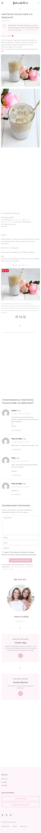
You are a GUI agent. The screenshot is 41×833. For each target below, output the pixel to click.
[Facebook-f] (2, 815)
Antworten (16, 430)
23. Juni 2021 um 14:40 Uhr (20, 487)
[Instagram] (6, 815)
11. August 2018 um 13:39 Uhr (20, 414)
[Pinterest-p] (11, 815)
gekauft (27, 220)
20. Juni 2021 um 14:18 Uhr (20, 461)
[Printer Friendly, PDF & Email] (20, 317)
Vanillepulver (9, 222)
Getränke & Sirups (19, 332)
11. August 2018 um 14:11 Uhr (20, 442)
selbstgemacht (17, 220)
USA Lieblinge (30, 332)
